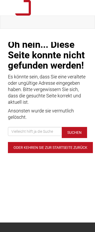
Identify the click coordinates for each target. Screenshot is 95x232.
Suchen (74, 132)
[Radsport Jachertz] (48, 8)
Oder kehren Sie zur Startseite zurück (50, 147)
